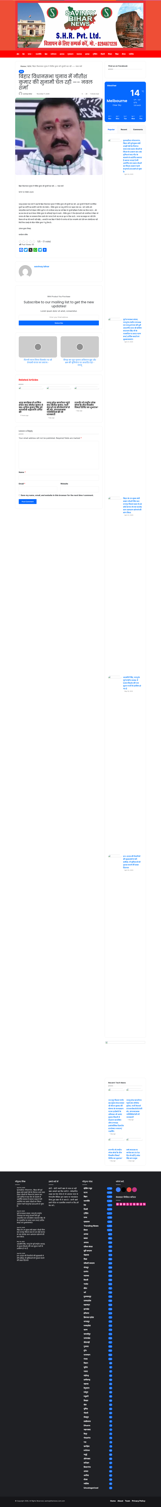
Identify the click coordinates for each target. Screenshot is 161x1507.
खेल (46, 54)
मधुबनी (86, 1396)
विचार (110, 54)
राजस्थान (87, 1355)
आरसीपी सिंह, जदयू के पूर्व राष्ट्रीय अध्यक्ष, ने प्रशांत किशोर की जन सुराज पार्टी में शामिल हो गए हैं (132, 683)
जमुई (85, 1454)
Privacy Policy (138, 1501)
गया (85, 1442)
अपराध (62, 54)
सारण (85, 1330)
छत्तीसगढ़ (87, 1380)
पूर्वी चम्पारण (88, 1251)
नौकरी (103, 54)
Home (23, 66)
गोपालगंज (87, 1438)
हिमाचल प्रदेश (89, 1317)
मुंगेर (85, 1350)
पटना (29, 66)
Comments (138, 129)
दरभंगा (86, 1271)
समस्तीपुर (87, 1334)
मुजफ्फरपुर (87, 1296)
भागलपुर (86, 1321)
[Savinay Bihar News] (80, 25)
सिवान (86, 1363)
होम (18, 54)
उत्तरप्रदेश (87, 1300)
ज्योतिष (131, 54)
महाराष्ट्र (87, 1305)
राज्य (29, 54)
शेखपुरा (86, 1417)
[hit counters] (131, 1204)
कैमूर (85, 1434)
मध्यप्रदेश (87, 1325)
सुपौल (86, 1367)
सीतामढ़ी (87, 1342)
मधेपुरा (86, 1392)
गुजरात (86, 1346)
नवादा (86, 1371)
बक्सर (86, 1238)
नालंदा (86, 1284)
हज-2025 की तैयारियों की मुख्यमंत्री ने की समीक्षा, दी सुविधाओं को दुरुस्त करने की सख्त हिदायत (132, 862)
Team (127, 1501)
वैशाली (86, 1280)
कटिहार (86, 1463)
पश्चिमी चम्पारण (89, 1263)
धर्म (85, 1292)
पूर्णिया (86, 1409)
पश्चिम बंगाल (88, 1246)
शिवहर (86, 1400)
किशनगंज (87, 1467)
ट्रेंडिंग (95, 54)
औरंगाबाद (87, 1458)
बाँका (85, 1288)
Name (22, 472)
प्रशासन (70, 54)
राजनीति (38, 54)
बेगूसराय (86, 1388)
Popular (111, 129)
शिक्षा (117, 54)
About (120, 1501)
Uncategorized (91, 1488)
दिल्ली (86, 1209)
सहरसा (86, 1384)
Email (22, 483)
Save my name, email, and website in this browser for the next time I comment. (57, 495)
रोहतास (86, 1255)
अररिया (86, 1475)
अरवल (86, 1471)
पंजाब (85, 1359)
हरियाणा (86, 1313)
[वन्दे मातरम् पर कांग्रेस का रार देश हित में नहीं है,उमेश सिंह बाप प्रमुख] (134, 1142)
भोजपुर (86, 1267)
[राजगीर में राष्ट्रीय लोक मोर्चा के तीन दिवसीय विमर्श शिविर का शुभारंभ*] (86, 394)
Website (64, 483)
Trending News (91, 1226)
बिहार (85, 1196)
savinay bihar (27, 94)
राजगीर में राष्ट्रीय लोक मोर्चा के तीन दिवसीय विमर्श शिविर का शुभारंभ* (86, 405)
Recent (124, 129)
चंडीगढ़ (86, 1375)
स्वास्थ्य (79, 54)
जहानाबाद (87, 1429)
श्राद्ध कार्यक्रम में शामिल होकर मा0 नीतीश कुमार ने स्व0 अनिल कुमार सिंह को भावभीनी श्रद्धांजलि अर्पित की (31, 407)
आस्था (87, 54)
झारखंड (86, 1309)
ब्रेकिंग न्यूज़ (88, 1188)
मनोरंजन (53, 54)
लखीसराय (87, 1421)
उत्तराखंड (87, 1338)
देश (23, 54)
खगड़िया (86, 1446)
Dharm (87, 1425)
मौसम (124, 54)
